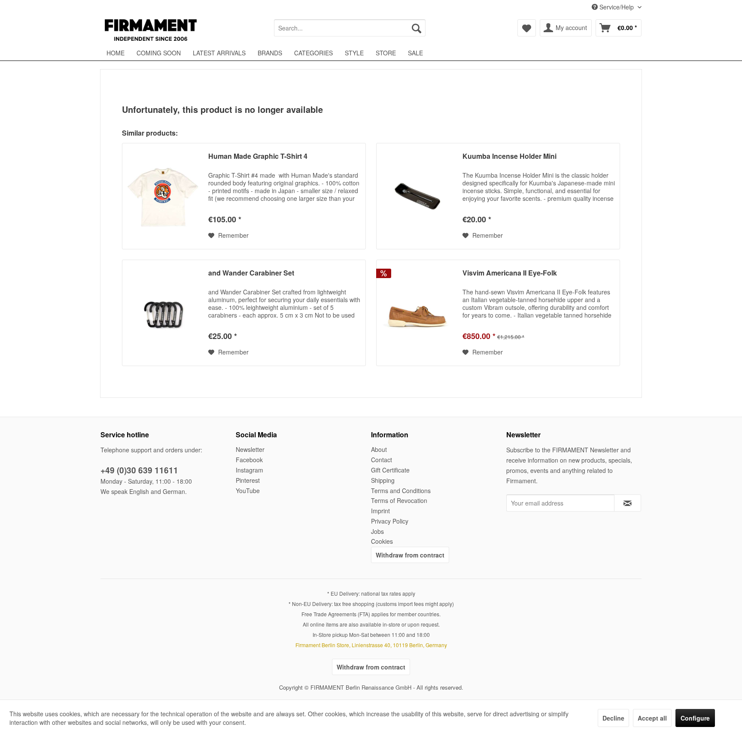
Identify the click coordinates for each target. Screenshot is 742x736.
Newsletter (250, 449)
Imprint (380, 510)
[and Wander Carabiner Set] (163, 313)
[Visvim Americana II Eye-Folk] (417, 313)
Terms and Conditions (401, 490)
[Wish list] (526, 27)
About (379, 449)
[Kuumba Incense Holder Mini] (417, 196)
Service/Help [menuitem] (617, 7)
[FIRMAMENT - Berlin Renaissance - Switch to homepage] (151, 30)
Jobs (377, 531)
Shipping (383, 480)
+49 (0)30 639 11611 (139, 470)
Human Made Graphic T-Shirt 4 (257, 156)
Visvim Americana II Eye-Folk (509, 273)
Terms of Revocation (399, 500)
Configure (695, 718)
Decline (613, 718)
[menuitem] (350, 27)
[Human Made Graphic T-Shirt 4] (163, 196)
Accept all (652, 718)
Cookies (382, 541)
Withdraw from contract (410, 555)
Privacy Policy (389, 521)
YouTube (248, 490)
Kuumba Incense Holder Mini (509, 156)
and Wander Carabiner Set (251, 273)
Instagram (249, 470)
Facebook (249, 459)
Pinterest (248, 480)
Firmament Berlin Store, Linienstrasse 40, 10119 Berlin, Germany (371, 644)
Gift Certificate (390, 470)
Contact (381, 459)
